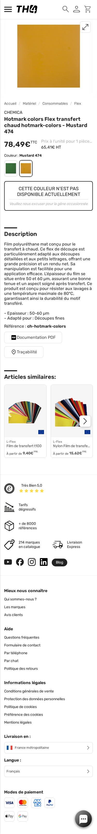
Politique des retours (21, 668)
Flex (77, 103)
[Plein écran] (85, 27)
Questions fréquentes (21, 637)
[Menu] (9, 9)
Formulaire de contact (22, 645)
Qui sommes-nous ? (20, 599)
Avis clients (13, 615)
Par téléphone (15, 653)
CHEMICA (13, 112)
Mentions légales (18, 722)
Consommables (55, 103)
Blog (59, 562)
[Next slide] (85, 421)
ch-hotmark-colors (46, 326)
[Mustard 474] (25, 168)
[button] (83, 818)
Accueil (10, 103)
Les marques (14, 607)
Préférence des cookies (23, 714)
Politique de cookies (20, 707)
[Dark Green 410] (10, 168)
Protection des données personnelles (34, 699)
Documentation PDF (36, 337)
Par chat (11, 661)
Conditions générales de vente (29, 691)
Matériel (29, 103)
